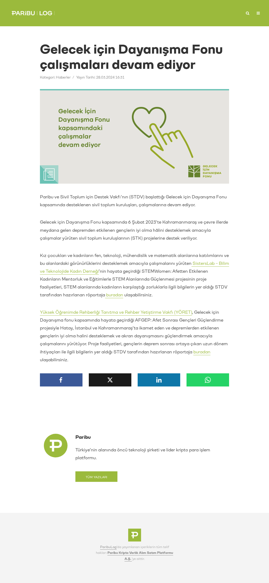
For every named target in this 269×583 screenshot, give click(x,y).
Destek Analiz (232, 13)
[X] (110, 379)
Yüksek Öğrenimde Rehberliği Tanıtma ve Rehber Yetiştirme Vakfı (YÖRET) (116, 312)
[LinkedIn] (159, 379)
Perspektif (180, 12)
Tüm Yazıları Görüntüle (96, 479)
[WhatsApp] (208, 379)
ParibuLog (108, 547)
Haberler (149, 12)
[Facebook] (61, 379)
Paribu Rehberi (208, 13)
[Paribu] (134, 536)
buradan (114, 295)
